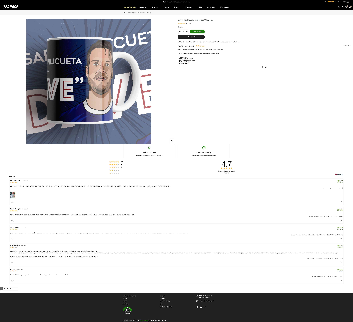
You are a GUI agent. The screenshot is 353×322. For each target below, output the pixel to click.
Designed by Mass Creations (157, 320)
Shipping (125, 298)
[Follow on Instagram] (205, 307)
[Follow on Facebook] (197, 307)
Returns (125, 301)
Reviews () (184, 23)
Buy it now (191, 37)
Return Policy (163, 298)
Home (124, 13)
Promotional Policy (164, 301)
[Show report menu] (341, 202)
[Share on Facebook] (262, 67)
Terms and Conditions (165, 306)
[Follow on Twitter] (201, 307)
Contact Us (126, 304)
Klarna (161, 304)
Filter (13, 177)
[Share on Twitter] (266, 67)
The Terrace (144, 320)
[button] (140, 310)
